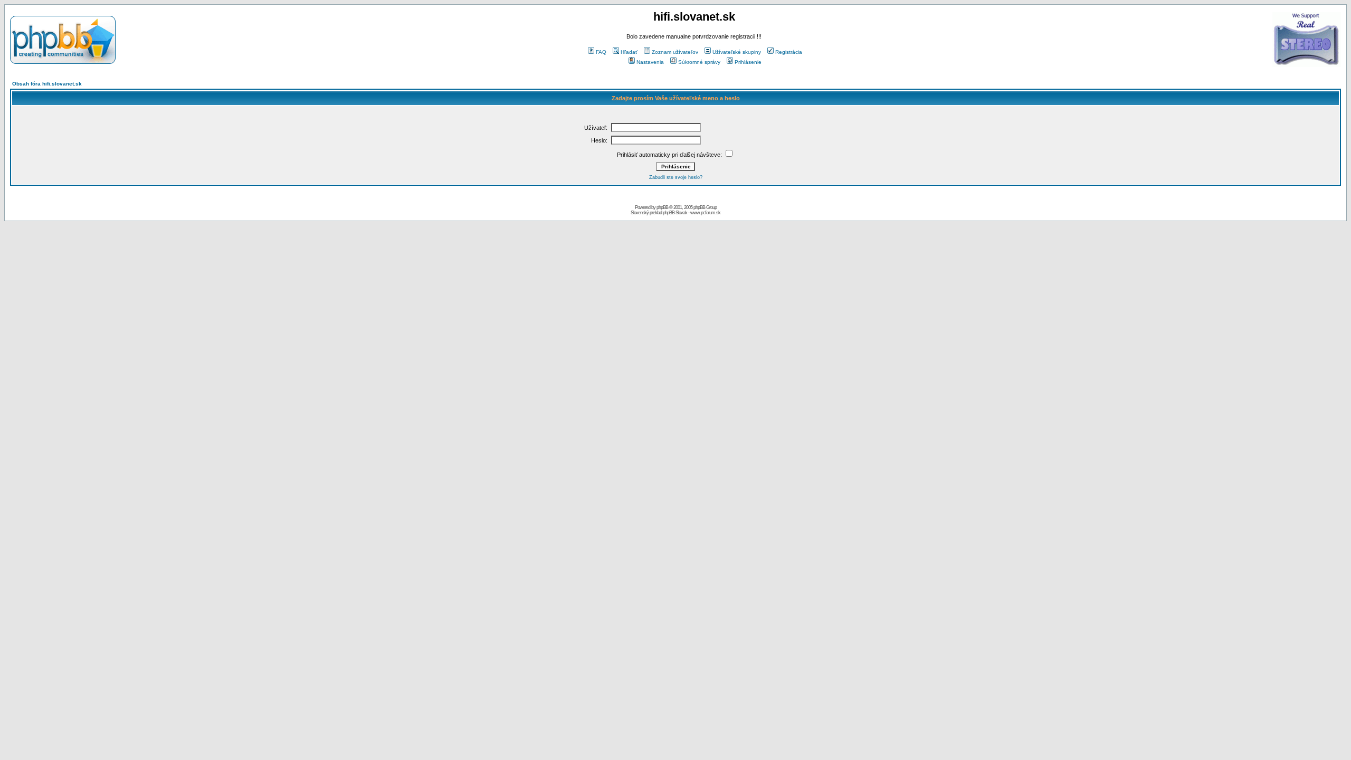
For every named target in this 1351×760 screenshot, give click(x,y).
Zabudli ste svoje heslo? (675, 177)
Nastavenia (650, 62)
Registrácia (788, 52)
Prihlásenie (748, 62)
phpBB (662, 207)
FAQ (601, 52)
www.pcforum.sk (705, 212)
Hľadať (629, 52)
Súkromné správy (699, 62)
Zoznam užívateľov (675, 52)
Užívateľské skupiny (736, 52)
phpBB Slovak (675, 212)
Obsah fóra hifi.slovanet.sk (47, 84)
